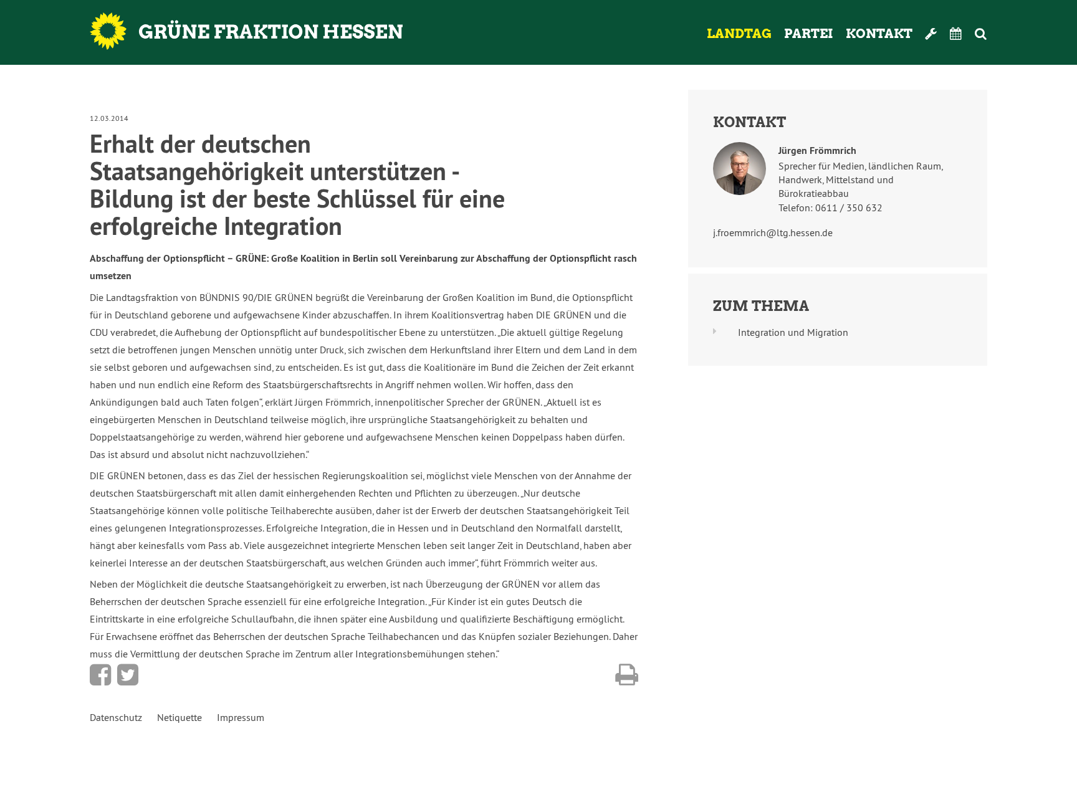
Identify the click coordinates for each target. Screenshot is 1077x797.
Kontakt (879, 33)
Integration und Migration (793, 332)
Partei (808, 33)
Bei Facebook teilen (100, 674)
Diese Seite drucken (626, 674)
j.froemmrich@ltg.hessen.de (773, 232)
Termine (956, 33)
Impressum (240, 717)
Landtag (739, 33)
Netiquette (179, 717)
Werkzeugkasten (931, 33)
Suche (998, 33)
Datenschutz (116, 717)
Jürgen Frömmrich (817, 150)
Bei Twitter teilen (127, 674)
